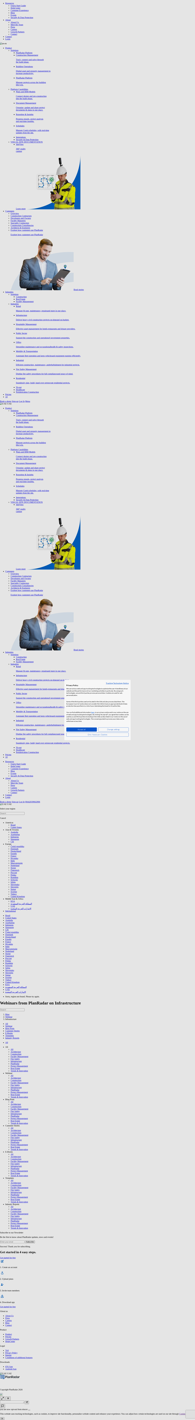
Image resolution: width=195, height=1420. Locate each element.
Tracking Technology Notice (117, 683)
